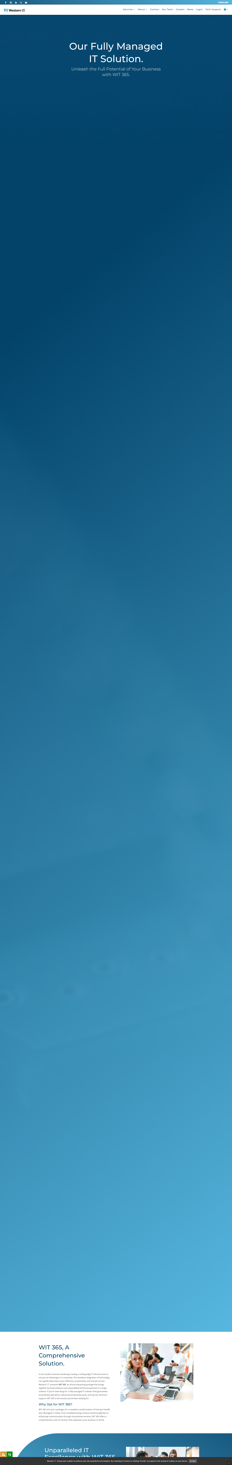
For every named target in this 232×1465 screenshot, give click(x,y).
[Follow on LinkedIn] (16, 3)
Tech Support (213, 9)
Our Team (167, 9)
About (141, 9)
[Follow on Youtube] (26, 3)
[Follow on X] (21, 3)
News (190, 9)
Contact (154, 9)
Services (128, 9)
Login (199, 9)
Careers (180, 9)
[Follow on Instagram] (11, 3)
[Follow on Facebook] (6, 3)
